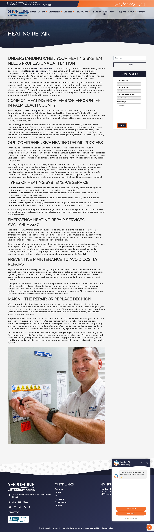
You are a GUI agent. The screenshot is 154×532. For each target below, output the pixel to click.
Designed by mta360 (90, 528)
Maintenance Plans (109, 13)
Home (33, 12)
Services (68, 12)
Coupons (122, 12)
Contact (141, 12)
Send (122, 125)
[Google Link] (24, 507)
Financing (96, 12)
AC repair (35, 110)
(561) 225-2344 (131, 4)
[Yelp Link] (29, 507)
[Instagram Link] (15, 507)
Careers (58, 505)
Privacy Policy (107, 528)
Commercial (54, 12)
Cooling (41, 12)
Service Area (82, 12)
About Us (59, 489)
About (131, 12)
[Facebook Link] (10, 507)
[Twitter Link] (19, 507)
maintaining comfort (39, 71)
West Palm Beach (43, 68)
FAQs (57, 495)
